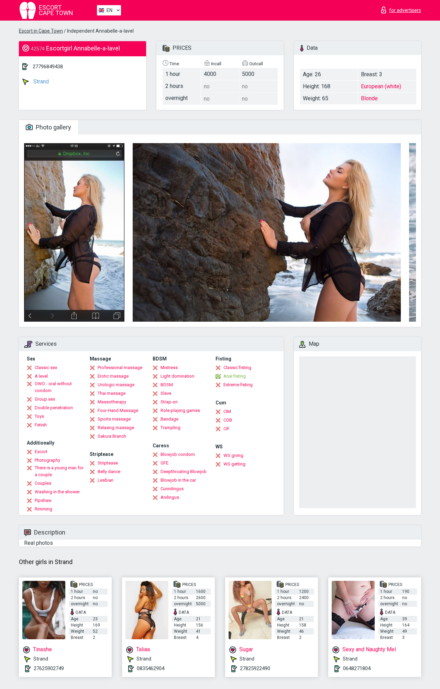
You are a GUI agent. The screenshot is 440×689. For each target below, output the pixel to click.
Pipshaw (43, 500)
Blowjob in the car (178, 480)
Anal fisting (234, 376)
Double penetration (54, 407)
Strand (40, 81)
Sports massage (114, 419)
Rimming (43, 509)
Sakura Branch (112, 436)
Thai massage (111, 393)
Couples (43, 483)
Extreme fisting (238, 384)
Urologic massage (116, 384)
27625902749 (49, 668)
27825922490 (255, 668)
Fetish (41, 424)
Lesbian (105, 480)
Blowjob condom (178, 454)
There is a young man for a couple (59, 471)
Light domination (177, 376)
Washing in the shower (57, 491)
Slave (166, 393)
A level (41, 376)
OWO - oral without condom (53, 387)
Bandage (169, 419)
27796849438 (48, 67)
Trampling (170, 427)
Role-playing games (180, 410)
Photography (47, 460)
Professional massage (120, 367)
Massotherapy (112, 401)
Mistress (169, 367)
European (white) (381, 86)
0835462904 (150, 668)
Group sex (45, 399)
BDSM (167, 384)
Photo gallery (52, 127)
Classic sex (46, 367)
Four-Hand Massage (118, 410)
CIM (227, 411)
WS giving (233, 455)
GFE (164, 463)
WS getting (234, 464)
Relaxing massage (116, 427)
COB (227, 420)
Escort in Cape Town (41, 31)
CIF (226, 428)
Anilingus (170, 497)
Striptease (108, 463)
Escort (41, 451)
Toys (39, 416)
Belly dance (109, 471)
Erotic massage (113, 376)
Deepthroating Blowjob (184, 471)
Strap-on (169, 401)
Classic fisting (237, 367)
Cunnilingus (172, 488)
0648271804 (357, 668)
